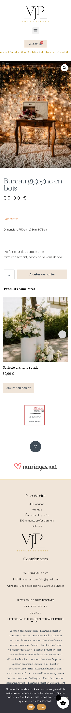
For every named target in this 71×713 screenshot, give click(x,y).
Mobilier (33, 52)
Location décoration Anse (47, 649)
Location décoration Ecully (36, 635)
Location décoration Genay (46, 640)
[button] (35, 30)
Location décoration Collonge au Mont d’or (29, 678)
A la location (18, 52)
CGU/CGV (35, 612)
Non (41, 707)
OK (31, 707)
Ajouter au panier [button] (18, 388)
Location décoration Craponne (46, 659)
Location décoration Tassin (24, 630)
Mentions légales (35, 606)
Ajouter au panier (42, 274)
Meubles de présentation (56, 52)
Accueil (4, 52)
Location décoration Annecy (23, 645)
